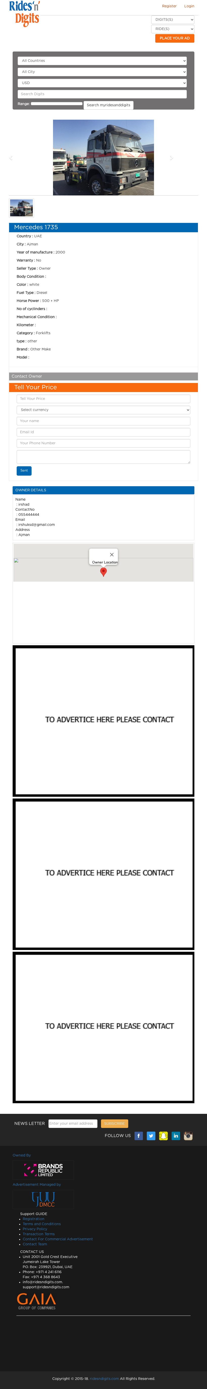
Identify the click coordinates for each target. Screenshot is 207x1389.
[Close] (112, 555)
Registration (33, 1219)
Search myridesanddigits (108, 105)
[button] (23, 158)
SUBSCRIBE (114, 1123)
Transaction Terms (39, 1234)
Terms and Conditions (42, 1224)
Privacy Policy (35, 1229)
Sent (24, 470)
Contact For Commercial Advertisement (58, 1239)
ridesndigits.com (104, 1379)
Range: (24, 104)
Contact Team (35, 1244)
